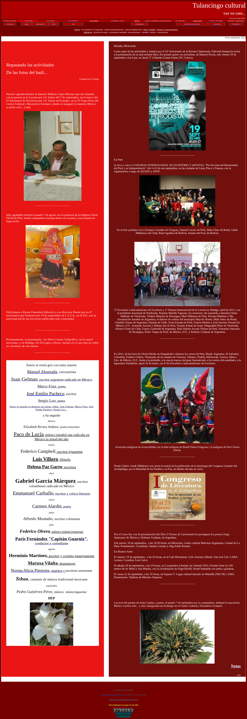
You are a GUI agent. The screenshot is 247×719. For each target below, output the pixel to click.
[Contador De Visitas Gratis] (123, 711)
